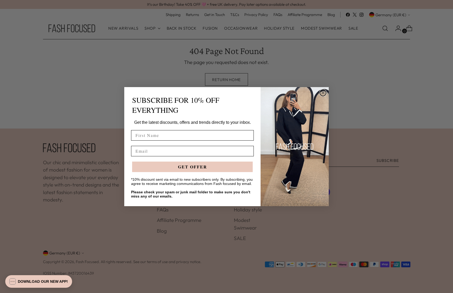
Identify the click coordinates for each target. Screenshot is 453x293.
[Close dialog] (323, 93)
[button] (38, 281)
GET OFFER (192, 167)
